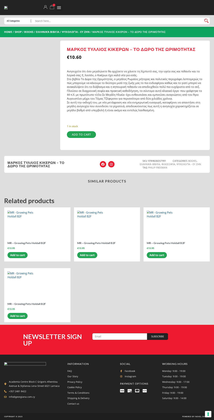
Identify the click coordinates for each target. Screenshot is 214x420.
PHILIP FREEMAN (158, 167)
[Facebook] (103, 164)
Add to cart (81, 134)
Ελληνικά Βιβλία (47, 32)
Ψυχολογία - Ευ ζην (76, 32)
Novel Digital (202, 416)
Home (8, 32)
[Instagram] (111, 164)
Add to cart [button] (17, 255)
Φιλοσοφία (168, 164)
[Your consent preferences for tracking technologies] (208, 414)
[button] (59, 7)
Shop (18, 32)
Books (28, 32)
